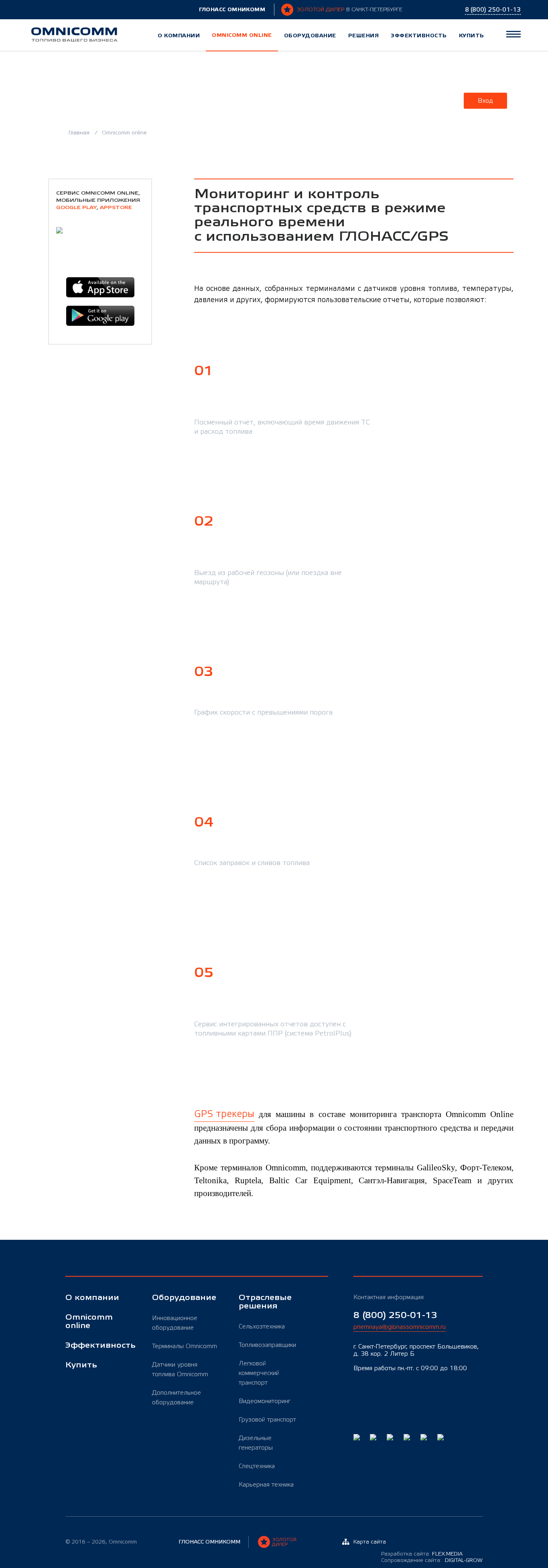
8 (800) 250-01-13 (395, 1315)
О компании (179, 35)
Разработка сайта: (422, 1554)
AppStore (116, 207)
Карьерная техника (266, 1484)
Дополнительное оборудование (176, 1397)
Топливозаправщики (267, 1345)
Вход (485, 100)
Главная (80, 133)
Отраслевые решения (265, 1302)
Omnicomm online (242, 35)
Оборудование (310, 35)
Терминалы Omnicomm (184, 1346)
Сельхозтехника (262, 1326)
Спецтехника (257, 1466)
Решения (363, 35)
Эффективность (419, 35)
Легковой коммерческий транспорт (259, 1373)
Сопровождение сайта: (432, 1560)
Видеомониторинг (264, 1401)
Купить (471, 35)
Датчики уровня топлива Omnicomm (180, 1369)
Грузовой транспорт (267, 1419)
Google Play (76, 207)
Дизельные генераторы (256, 1442)
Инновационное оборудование (174, 1322)
